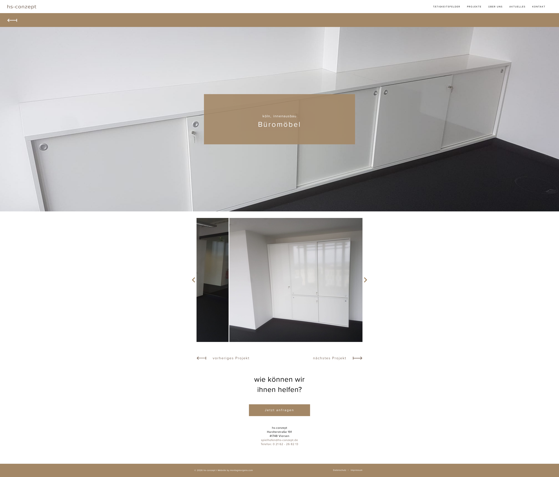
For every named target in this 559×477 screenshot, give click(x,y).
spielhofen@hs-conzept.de (279, 440)
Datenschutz (339, 470)
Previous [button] (193, 279)
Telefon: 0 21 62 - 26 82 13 (279, 444)
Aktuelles (517, 6)
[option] (279, 280)
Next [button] (365, 279)
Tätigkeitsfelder (446, 6)
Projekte (474, 6)
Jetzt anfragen (279, 410)
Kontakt (538, 6)
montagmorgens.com (241, 470)
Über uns (495, 6)
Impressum (356, 470)
